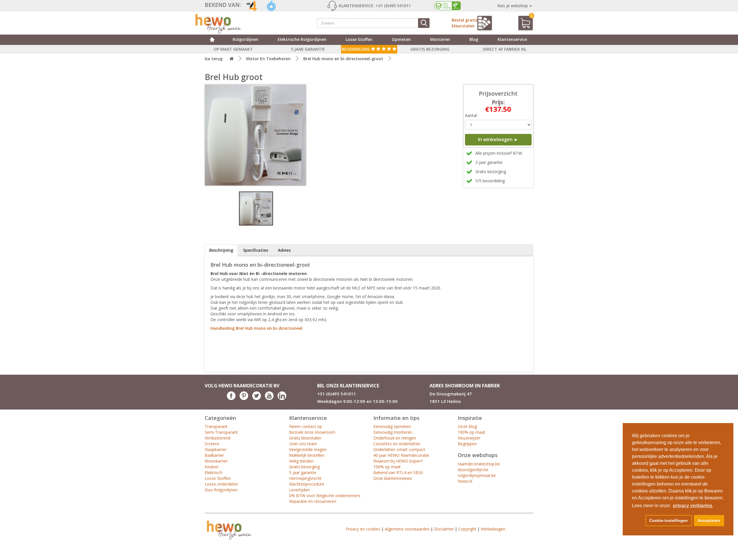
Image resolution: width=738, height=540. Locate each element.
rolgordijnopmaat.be (477, 475)
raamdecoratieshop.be (479, 464)
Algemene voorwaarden (407, 529)
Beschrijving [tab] (221, 250)
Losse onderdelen (221, 484)
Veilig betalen (301, 461)
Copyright (467, 529)
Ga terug (214, 58)
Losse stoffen (359, 39)
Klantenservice (512, 39)
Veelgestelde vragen (308, 449)
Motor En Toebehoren (268, 58)
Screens (212, 443)
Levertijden (299, 489)
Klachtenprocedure (306, 484)
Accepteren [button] (709, 520)
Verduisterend (217, 438)
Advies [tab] (284, 250)
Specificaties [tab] (255, 250)
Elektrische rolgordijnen (302, 39)
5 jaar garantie (302, 472)
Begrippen (467, 443)
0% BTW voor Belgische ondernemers (324, 495)
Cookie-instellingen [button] (668, 520)
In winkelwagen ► (498, 139)
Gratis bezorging (304, 466)
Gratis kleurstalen (305, 438)
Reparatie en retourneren (312, 501)
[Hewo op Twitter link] (256, 398)
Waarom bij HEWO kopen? (398, 461)
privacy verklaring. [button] (693, 505)
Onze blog (467, 426)
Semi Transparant (221, 432)
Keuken (212, 466)
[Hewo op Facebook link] (231, 398)
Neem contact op (305, 426)
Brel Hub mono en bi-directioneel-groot (343, 58)
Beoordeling (356, 49)
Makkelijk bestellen (306, 455)
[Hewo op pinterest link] (244, 398)
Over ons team (303, 443)
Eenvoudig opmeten (392, 426)
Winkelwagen (493, 529)
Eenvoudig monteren (392, 432)
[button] (637, 520)
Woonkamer (216, 461)
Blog (473, 39)
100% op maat (387, 466)
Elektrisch (213, 472)
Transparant (216, 426)
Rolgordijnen (245, 39)
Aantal (471, 115)
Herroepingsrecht (305, 478)
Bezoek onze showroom (312, 432)
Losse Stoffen (218, 478)
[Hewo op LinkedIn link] (282, 398)
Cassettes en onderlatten (396, 443)
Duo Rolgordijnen (221, 489)
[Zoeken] (424, 23)
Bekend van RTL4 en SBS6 (398, 472)
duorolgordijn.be (473, 469)
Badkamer (214, 455)
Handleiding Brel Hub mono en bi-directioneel (256, 328)
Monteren (440, 39)
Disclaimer (444, 529)
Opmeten (401, 39)
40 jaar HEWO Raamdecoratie (401, 455)
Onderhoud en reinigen (394, 438)
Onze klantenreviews (392, 478)
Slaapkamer (216, 449)
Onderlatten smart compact (399, 449)
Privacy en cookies (363, 529)
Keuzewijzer (469, 438)
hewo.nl (465, 481)
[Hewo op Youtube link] (269, 398)
